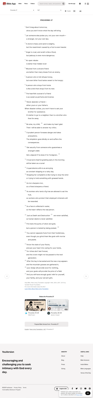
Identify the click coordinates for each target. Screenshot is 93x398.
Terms (24, 387)
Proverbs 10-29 (35, 313)
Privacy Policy (17, 387)
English (27, 329)
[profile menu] (86, 3)
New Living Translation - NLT (38, 329)
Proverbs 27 (13, 10)
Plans (26, 3)
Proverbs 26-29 (58, 313)
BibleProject (31, 315)
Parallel (69, 11)
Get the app (71, 3)
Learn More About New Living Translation (36, 289)
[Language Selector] (80, 3)
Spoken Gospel (55, 315)
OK (88, 393)
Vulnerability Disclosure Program (11, 389)
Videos (33, 3)
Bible (20, 3)
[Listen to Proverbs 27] (74, 11)
